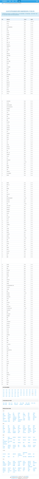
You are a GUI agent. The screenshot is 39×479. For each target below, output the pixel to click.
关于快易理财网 (13, 476)
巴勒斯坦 (9, 417)
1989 (18, 392)
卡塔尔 (9, 419)
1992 (27, 392)
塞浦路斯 (14, 432)
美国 (3, 437)
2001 (18, 393)
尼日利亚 (4, 465)
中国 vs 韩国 (10, 404)
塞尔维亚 (34, 431)
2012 (15, 395)
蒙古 (28, 415)
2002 (21, 393)
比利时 (19, 425)
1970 (32, 389)
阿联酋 (9, 421)
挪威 (33, 429)
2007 (35, 393)
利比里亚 (9, 462)
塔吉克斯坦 (14, 418)
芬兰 (3, 429)
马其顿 (9, 431)
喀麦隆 (14, 465)
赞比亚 (14, 469)
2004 (27, 393)
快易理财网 (4, 1)
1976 (15, 391)
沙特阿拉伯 (14, 417)
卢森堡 (4, 431)
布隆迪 (29, 465)
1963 (12, 389)
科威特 (24, 419)
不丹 (18, 418)
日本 (23, 413)
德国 (8, 425)
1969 (29, 389)
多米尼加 (14, 445)
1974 (9, 391)
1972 (3, 391)
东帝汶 (29, 418)
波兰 (28, 427)
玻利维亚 (19, 437)
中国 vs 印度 (33, 403)
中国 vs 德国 (22, 403)
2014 (21, 395)
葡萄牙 (34, 425)
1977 (18, 391)
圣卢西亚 (34, 442)
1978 (21, 391)
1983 (35, 391)
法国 (13, 425)
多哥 (8, 465)
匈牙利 (24, 427)
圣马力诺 (34, 428)
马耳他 (9, 429)
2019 (35, 395)
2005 (29, 393)
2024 (15, 396)
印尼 (18, 414)
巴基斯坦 (4, 415)
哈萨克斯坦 (35, 417)
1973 (6, 391)
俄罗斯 (4, 428)
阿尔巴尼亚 (29, 431)
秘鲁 (18, 445)
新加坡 (19, 413)
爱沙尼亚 (24, 432)
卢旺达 (9, 469)
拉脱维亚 (29, 429)
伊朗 (33, 419)
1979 (24, 391)
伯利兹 (14, 442)
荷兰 (13, 429)
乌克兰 (4, 432)
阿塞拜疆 (14, 419)
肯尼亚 (29, 469)
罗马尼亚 (19, 428)
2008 (3, 395)
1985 (6, 392)
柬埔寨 (24, 414)
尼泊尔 (14, 415)
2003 (24, 393)
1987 (12, 392)
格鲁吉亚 (4, 418)
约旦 (3, 417)
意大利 (24, 425)
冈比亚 (19, 469)
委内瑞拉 (14, 437)
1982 (32, 391)
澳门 (13, 413)
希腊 (33, 427)
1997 (6, 393)
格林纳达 (19, 442)
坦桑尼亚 (24, 462)
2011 (12, 395)
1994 (32, 392)
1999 (12, 393)
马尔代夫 (24, 415)
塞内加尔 (4, 469)
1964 (15, 389)
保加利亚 (14, 428)
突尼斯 (34, 469)
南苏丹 (24, 469)
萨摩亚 (4, 456)
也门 (23, 417)
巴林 (13, 421)
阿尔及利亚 (19, 461)
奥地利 (14, 427)
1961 (6, 389)
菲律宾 (34, 413)
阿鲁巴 (34, 446)
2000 (15, 393)
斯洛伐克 (9, 432)
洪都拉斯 (9, 445)
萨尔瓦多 (29, 446)
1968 (27, 389)
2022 (9, 396)
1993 (29, 392)
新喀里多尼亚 (30, 456)
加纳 (33, 461)
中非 (23, 470)
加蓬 (28, 470)
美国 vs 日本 (16, 403)
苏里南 (24, 445)
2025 (18, 396)
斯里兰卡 (9, 415)
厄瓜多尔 (34, 445)
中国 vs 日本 (10, 403)
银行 (13, 1)
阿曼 (33, 418)
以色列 (24, 418)
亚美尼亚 (19, 421)
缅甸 (33, 414)
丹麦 (23, 431)
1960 (3, 389)
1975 (12, 391)
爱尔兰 (29, 432)
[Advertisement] (20, 7)
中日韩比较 (16, 404)
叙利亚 (29, 417)
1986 (9, 392)
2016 (27, 395)
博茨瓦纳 (29, 462)
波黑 (18, 432)
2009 (6, 395)
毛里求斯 (14, 462)
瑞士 (3, 427)
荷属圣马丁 (24, 437)
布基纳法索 (35, 462)
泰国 (28, 413)
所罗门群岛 (24, 456)
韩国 (3, 414)
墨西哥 (29, 442)
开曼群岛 (24, 446)
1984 (3, 392)
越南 (13, 414)
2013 (18, 395)
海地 (23, 442)
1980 (27, 391)
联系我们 (16, 476)
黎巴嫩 (19, 417)
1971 (35, 389)
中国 (3, 413)
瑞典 (33, 432)
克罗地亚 (29, 428)
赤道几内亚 (9, 470)
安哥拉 (14, 461)
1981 (29, 391)
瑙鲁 (33, 456)
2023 (12, 396)
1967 (24, 389)
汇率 (16, 1)
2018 (32, 395)
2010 (9, 395)
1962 (9, 389)
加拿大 (9, 437)
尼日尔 (24, 461)
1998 (9, 393)
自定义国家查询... (27, 404)
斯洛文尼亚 (24, 428)
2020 (3, 396)
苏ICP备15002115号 (14, 478)
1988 (15, 392)
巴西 (18, 446)
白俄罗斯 (24, 429)
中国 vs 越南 (5, 404)
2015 (24, 395)
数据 (19, 1)
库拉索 (4, 446)
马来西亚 (9, 414)
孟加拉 (34, 415)
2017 (29, 395)
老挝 (28, 414)
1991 (24, 392)
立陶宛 (19, 431)
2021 (6, 396)
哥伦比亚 (29, 445)
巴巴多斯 (14, 446)
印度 (18, 415)
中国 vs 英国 (28, 403)
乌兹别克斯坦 (20, 419)
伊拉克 (29, 419)
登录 (37, 1)
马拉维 (34, 470)
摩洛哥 (19, 465)
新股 (10, 1)
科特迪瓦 (4, 470)
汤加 (13, 456)
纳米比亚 (29, 461)
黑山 (18, 429)
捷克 (18, 427)
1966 (21, 389)
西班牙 (29, 425)
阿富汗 (9, 418)
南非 (3, 461)
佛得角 (4, 462)
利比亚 (19, 462)
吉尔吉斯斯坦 (5, 421)
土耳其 (9, 428)
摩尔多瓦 (14, 431)
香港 (8, 413)
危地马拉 (9, 446)
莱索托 (34, 465)
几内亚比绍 (14, 470)
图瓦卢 (9, 456)
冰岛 (8, 427)
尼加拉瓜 (29, 437)
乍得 (23, 465)
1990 (21, 392)
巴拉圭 (34, 437)
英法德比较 (21, 404)
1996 (3, 393)
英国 (3, 425)
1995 (35, 392)
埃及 (8, 461)
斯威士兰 (19, 470)
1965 (18, 389)
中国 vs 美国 (5, 403)
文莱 (3, 419)
